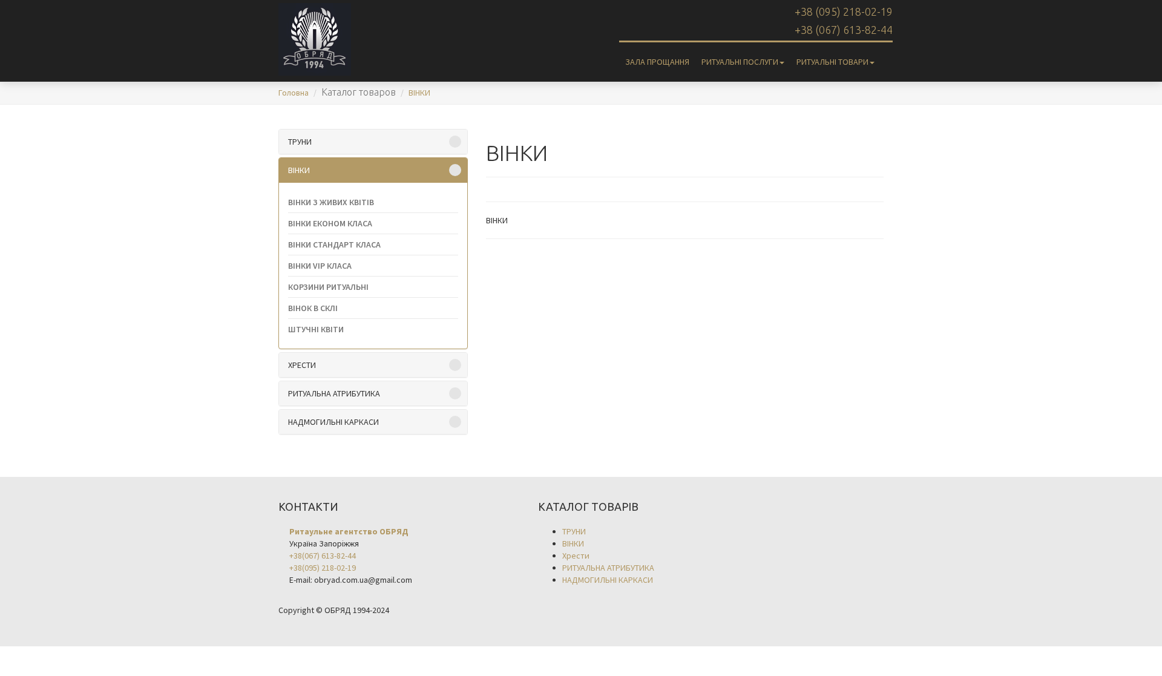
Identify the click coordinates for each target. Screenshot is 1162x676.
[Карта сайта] (887, 56)
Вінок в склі (313, 308)
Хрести (302, 364)
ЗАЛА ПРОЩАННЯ (657, 61)
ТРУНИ (300, 141)
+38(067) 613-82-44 (322, 555)
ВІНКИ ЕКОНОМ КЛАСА (330, 223)
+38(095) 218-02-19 (322, 567)
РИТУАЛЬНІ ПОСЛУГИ (739, 61)
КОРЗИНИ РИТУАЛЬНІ (328, 286)
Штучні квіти (316, 329)
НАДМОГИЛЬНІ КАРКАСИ (333, 421)
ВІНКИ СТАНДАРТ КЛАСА (334, 244)
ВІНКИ (419, 92)
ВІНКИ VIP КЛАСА (320, 265)
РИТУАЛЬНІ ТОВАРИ (832, 61)
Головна (293, 92)
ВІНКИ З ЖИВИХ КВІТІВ (331, 202)
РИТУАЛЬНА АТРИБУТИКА (334, 393)
